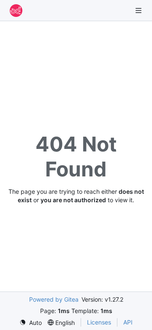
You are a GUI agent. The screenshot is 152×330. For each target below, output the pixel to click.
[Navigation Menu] (139, 10)
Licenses (99, 322)
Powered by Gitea (54, 299)
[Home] (16, 10)
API (128, 322)
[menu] (30, 322)
